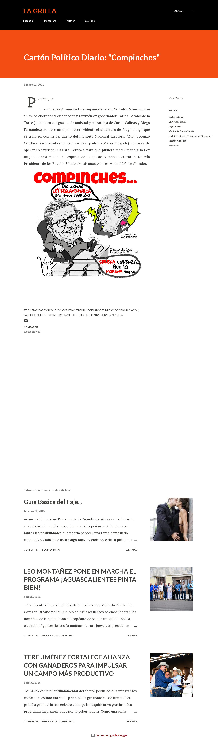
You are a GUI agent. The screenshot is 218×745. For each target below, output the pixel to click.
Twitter (70, 20)
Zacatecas (174, 145)
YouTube (90, 20)
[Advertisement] (81, 446)
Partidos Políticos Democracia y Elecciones (190, 135)
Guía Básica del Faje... (53, 501)
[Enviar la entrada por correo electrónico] (26, 321)
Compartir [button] (176, 97)
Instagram (50, 20)
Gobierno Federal (177, 121)
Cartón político (176, 116)
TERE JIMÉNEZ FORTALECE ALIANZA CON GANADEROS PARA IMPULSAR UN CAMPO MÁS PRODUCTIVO (77, 665)
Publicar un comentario (58, 635)
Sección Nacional (177, 140)
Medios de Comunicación (181, 131)
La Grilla (39, 11)
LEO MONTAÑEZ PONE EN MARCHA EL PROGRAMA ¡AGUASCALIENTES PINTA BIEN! (80, 579)
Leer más (131, 549)
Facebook (28, 20)
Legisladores (175, 126)
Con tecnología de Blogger (111, 735)
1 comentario (51, 549)
